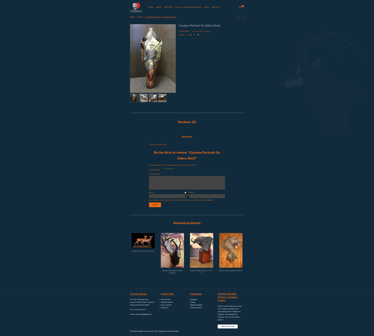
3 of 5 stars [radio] (168, 168)
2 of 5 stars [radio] (166, 168)
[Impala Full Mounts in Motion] (143, 240)
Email (192, 192)
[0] (240, 8)
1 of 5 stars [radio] (164, 168)
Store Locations (166, 305)
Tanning (192, 302)
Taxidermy (207, 31)
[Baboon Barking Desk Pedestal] (230, 250)
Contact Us (164, 308)
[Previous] (239, 17)
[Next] (243, 17)
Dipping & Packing (196, 305)
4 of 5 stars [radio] (171, 168)
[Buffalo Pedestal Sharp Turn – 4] (201, 250)
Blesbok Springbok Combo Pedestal (172, 271)
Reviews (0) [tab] (187, 122)
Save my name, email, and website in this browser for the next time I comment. (181, 197)
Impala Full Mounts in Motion (143, 251)
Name (152, 192)
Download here (228, 326)
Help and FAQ (165, 299)
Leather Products (196, 308)
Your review (155, 174)
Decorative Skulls (197, 31)
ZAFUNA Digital (173, 331)
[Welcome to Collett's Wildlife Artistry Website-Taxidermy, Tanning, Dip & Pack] (136, 7)
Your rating (154, 170)
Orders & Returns (167, 302)
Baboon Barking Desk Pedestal (230, 270)
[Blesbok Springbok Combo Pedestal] (172, 250)
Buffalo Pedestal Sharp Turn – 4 (201, 271)
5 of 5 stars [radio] (173, 168)
